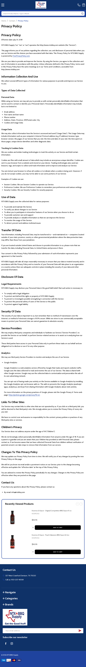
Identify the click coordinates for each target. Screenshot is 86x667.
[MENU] (2, 4)
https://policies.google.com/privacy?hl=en (24, 395)
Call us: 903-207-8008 (14, 580)
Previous (77, 504)
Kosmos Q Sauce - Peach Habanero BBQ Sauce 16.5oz (50, 535)
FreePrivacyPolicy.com (21, 56)
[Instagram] (12, 643)
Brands (9, 604)
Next (81, 504)
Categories (11, 598)
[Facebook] (6, 643)
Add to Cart (57, 527)
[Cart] (83, 5)
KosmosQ (35, 513)
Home (3, 21)
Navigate (10, 592)
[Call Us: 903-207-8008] (79, 5)
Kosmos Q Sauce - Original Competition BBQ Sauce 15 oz (51, 511)
